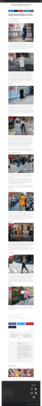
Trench (25, 318)
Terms (4, 394)
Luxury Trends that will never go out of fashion (17, 317)
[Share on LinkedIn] (26, 11)
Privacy (11, 392)
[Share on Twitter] (16, 11)
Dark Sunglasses (22, 314)
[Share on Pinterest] (21, 11)
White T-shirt (11, 319)
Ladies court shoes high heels (14, 315)
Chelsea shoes (16, 314)
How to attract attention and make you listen (15, 335)
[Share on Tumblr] (31, 11)
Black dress (11, 314)
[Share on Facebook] (10, 11)
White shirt (30, 318)
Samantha (16, 6)
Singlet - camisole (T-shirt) (13, 318)
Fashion (21, 6)
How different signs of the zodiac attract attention (26, 335)
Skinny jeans (21, 318)
